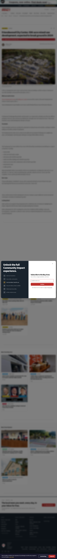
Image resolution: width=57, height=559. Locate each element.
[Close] (52, 264)
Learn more (11, 557)
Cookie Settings (43, 556)
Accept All (52, 556)
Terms (46, 287)
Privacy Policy (50, 287)
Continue (42, 284)
